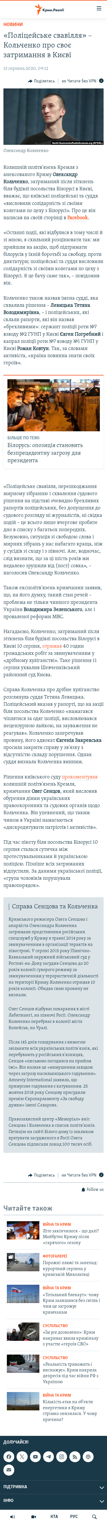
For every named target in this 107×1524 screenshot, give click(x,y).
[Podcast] (88, 1456)
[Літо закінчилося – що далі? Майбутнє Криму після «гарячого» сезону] (23, 1230)
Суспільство (55, 1326)
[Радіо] (12, 1517)
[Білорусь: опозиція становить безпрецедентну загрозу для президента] (53, 405)
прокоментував (80, 777)
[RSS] (74, 1456)
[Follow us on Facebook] (8, 1456)
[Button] (41, 81)
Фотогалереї (55, 1256)
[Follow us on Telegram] (48, 1456)
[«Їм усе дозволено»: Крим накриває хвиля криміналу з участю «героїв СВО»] (23, 1332)
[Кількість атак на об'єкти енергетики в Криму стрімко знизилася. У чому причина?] (23, 1401)
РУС (74, 1517)
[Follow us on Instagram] (61, 1456)
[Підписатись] (8, 1469)
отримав (52, 646)
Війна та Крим (57, 1225)
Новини (13, 24)
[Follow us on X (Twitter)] (22, 1456)
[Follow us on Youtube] (35, 1456)
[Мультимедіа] (33, 1517)
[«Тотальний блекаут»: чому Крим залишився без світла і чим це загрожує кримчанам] (23, 1294)
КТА (54, 1517)
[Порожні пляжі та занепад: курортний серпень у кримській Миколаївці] (23, 1262)
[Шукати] (94, 1517)
